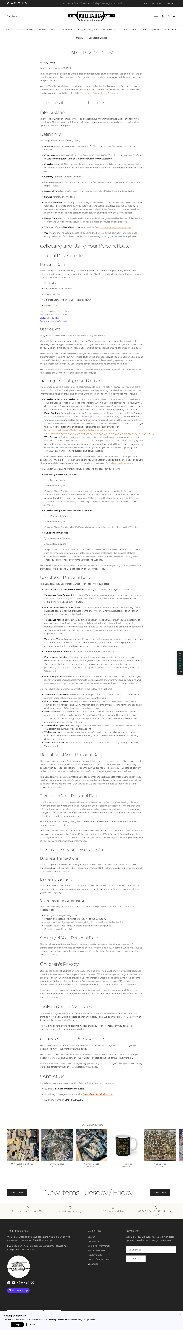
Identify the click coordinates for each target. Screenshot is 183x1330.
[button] (180, 663)
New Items (171, 29)
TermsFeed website (116, 463)
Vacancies (93, 1264)
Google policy (89, 1319)
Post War (67, 29)
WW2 (53, 29)
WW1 (42, 29)
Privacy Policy (76, 1319)
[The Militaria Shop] (92, 16)
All (7, 29)
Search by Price (151, 29)
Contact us (93, 1241)
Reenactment (130, 29)
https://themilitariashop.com (116, 227)
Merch (79, 37)
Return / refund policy (99, 1259)
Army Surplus (110, 29)
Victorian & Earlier (24, 29)
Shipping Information (99, 1245)
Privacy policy (95, 1254)
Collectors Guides (97, 37)
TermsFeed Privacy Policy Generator (99, 93)
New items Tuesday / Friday (72, 1192)
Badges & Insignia (87, 29)
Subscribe (136, 1259)
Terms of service (96, 1250)
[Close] (180, 1313)
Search (91, 1236)
